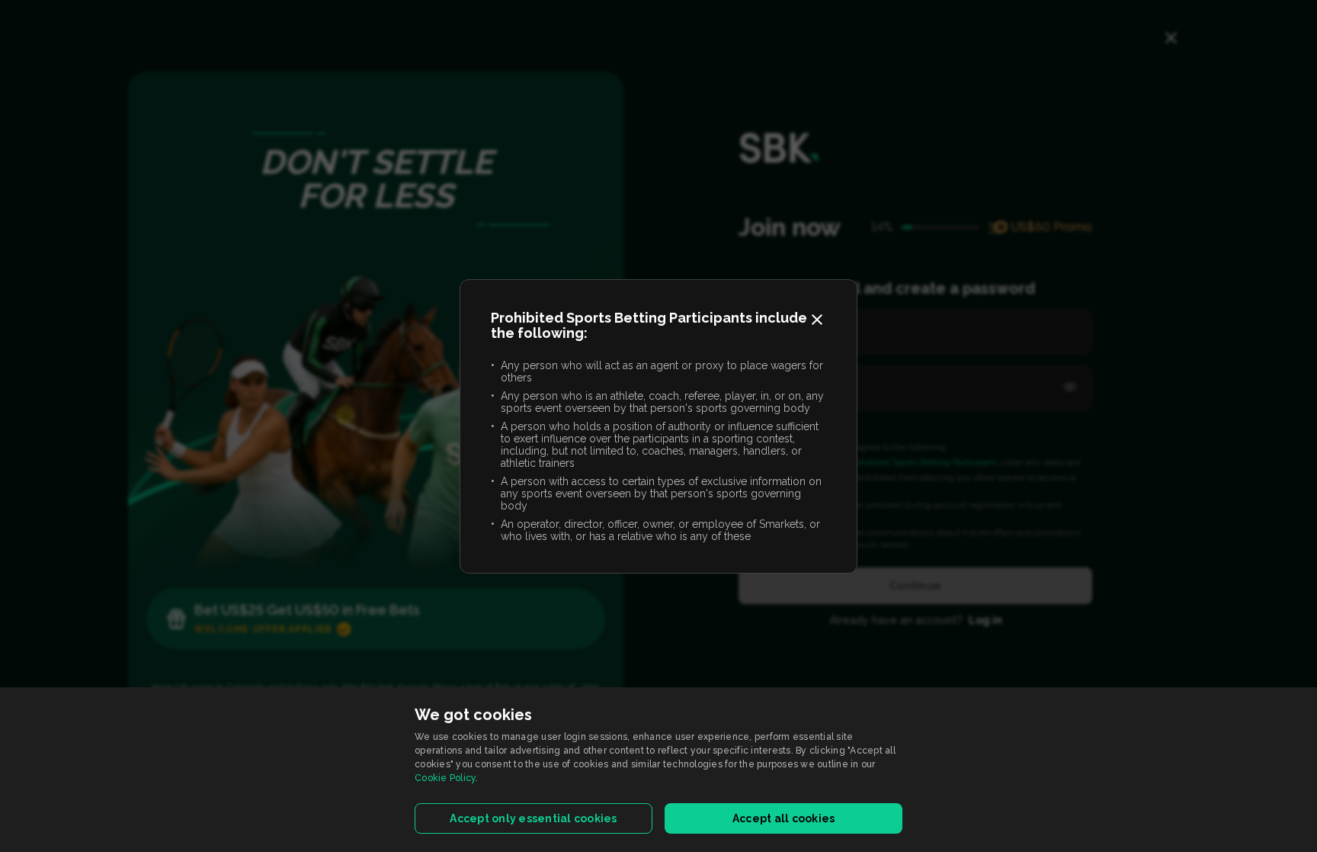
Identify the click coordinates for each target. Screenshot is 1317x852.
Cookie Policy (445, 778)
